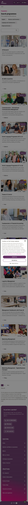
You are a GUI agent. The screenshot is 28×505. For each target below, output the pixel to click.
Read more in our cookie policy (14, 253)
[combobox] (25, 241)
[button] (14, 263)
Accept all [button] (14, 256)
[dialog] (14, 252)
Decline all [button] (14, 260)
